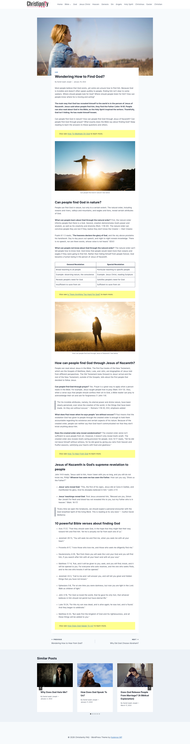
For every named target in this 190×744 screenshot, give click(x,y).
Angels (119, 4)
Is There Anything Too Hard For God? (83, 294)
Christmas (139, 4)
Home (60, 4)
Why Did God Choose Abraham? (124, 641)
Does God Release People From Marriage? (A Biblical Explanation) (135, 695)
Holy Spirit (128, 4)
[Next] (149, 687)
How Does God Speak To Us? (80, 626)
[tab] (90, 713)
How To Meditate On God (78, 134)
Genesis (105, 4)
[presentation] (55, 675)
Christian (158, 4)
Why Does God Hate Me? (54, 692)
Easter (149, 4)
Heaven (95, 4)
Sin (112, 4)
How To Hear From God (77, 454)
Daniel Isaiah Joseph (64, 82)
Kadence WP (116, 737)
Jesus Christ (84, 4)
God (75, 4)
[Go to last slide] (40, 687)
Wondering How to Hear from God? (66, 641)
